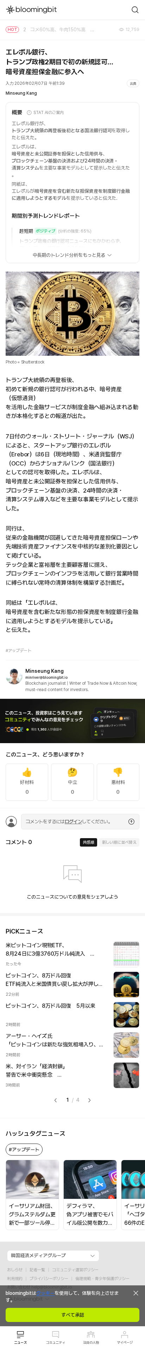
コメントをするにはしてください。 (69, 821)
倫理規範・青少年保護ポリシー (102, 1278)
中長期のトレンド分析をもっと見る (69, 255)
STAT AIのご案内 (48, 112)
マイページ (125, 1342)
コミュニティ (55, 1342)
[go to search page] (135, 10)
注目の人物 (91, 1342)
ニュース (20, 1342)
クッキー (45, 1293)
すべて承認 (72, 1315)
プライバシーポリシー (49, 1278)
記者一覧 (37, 1269)
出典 (133, 83)
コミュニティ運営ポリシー (75, 1269)
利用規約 (15, 1278)
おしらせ (15, 1269)
